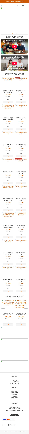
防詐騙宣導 (14, 396)
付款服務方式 (14, 393)
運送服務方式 (14, 391)
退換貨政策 (14, 394)
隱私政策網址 (14, 398)
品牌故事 (14, 380)
